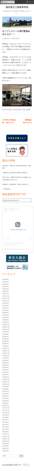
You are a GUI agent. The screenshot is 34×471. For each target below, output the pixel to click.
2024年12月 (5, 324)
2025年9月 (5, 303)
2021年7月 (5, 420)
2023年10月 (5, 355)
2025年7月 (5, 308)
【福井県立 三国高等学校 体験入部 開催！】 (15, 173)
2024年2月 (5, 346)
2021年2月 (5, 432)
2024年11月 (5, 327)
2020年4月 (5, 451)
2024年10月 (5, 329)
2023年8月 (5, 360)
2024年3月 (5, 343)
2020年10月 (5, 441)
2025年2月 (5, 320)
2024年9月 (5, 332)
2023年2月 (5, 374)
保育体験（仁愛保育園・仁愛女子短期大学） (15, 184)
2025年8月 (5, 305)
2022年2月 (5, 403)
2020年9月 (5, 443)
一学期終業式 (6, 189)
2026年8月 (5, 279)
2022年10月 (5, 384)
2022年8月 (5, 389)
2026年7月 (5, 282)
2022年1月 (5, 405)
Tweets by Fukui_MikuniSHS (11, 200)
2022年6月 (5, 393)
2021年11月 (5, 410)
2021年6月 (5, 422)
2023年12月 (5, 351)
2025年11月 (5, 298)
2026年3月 (5, 291)
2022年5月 (5, 396)
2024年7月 (5, 336)
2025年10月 (5, 301)
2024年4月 (5, 341)
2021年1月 (5, 434)
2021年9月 (5, 415)
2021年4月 (5, 427)
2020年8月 (5, 446)
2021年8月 (5, 417)
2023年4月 (5, 370)
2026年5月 (5, 286)
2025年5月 (5, 313)
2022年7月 (5, 391)
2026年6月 (5, 284)
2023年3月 (5, 372)
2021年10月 (5, 413)
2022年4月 (5, 398)
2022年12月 (5, 379)
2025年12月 (5, 296)
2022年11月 (5, 382)
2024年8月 (5, 334)
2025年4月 (5, 315)
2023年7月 (5, 363)
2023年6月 (5, 365)
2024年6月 (5, 339)
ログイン (26, 465)
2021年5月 (5, 424)
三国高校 (27, 109)
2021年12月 (5, 408)
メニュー (31, 2)
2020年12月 (5, 436)
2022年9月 (5, 386)
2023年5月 (5, 367)
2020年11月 (5, 439)
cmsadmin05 (5, 38)
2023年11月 (5, 353)
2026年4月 (5, 289)
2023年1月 (5, 377)
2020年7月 (5, 448)
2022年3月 (5, 401)
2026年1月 (5, 293)
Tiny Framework (7, 465)
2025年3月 (5, 317)
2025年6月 (5, 310)
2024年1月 (5, 348)
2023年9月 (5, 358)
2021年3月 (5, 429)
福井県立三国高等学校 (17, 7)
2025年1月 (5, 322)
